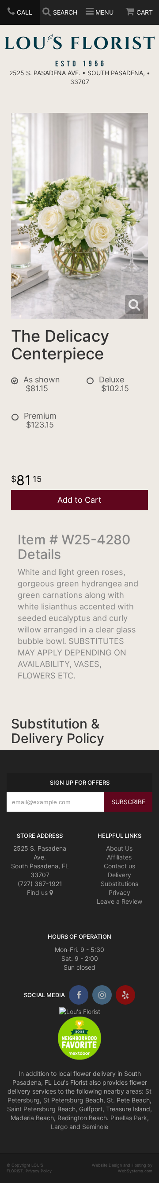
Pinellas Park (128, 1117)
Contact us (119, 866)
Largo (59, 1126)
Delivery (119, 875)
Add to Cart (79, 500)
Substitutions (119, 883)
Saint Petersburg (31, 1109)
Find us (38, 892)
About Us (119, 848)
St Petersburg (63, 1100)
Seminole (95, 1126)
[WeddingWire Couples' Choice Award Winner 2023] (79, 1011)
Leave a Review (119, 901)
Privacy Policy (39, 1170)
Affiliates (119, 857)
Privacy (119, 892)
